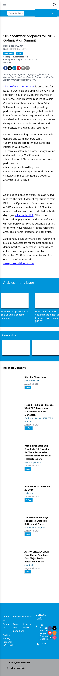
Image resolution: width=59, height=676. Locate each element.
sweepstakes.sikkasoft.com (18, 263)
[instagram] (54, 637)
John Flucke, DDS (32, 380)
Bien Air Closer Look (35, 377)
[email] (23, 68)
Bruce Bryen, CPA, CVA (34, 527)
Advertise (18, 616)
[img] (29, 5)
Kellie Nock (29, 493)
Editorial (27, 616)
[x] (54, 628)
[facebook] (5, 68)
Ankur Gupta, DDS (32, 462)
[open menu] (4, 5)
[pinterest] (18, 68)
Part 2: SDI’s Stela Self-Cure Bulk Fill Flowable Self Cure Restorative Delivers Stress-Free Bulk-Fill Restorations (38, 452)
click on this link (24, 215)
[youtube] (50, 633)
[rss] (54, 633)
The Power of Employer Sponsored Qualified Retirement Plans (36, 521)
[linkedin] (14, 68)
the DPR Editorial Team (18, 49)
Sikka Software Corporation (19, 86)
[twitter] (10, 68)
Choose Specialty (15, 13)
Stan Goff (28, 565)
